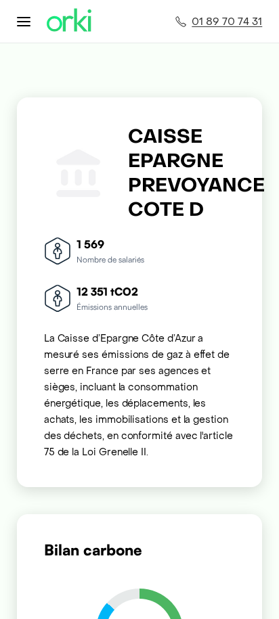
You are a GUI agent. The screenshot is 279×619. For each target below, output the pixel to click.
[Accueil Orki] (69, 21)
